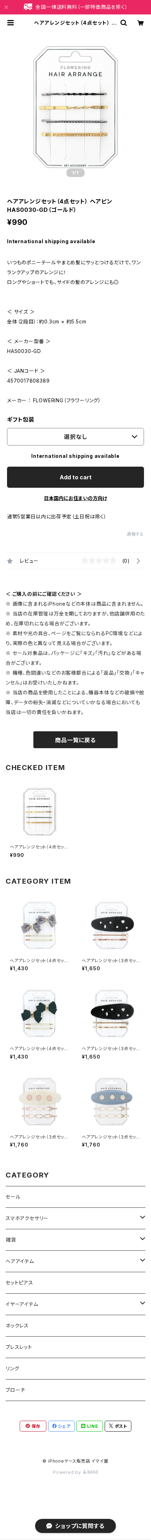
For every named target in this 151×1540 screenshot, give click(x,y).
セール (13, 1197)
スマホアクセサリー (27, 1218)
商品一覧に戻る (75, 740)
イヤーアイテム (22, 1304)
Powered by (68, 1472)
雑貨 (11, 1240)
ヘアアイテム (20, 1261)
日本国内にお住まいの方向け (75, 498)
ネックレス (17, 1325)
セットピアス (19, 1283)
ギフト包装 (20, 419)
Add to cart (76, 477)
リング (12, 1368)
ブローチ (15, 1390)
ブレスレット (19, 1347)
